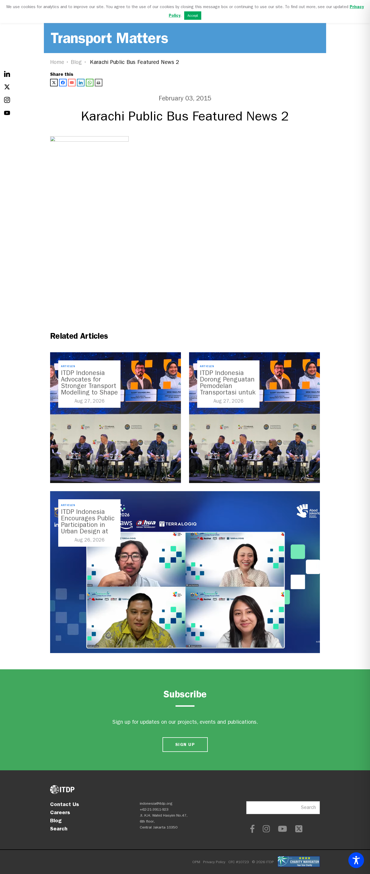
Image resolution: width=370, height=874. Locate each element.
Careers (60, 812)
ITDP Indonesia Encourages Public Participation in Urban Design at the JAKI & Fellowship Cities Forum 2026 (88, 531)
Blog (76, 62)
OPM (196, 862)
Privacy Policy (214, 862)
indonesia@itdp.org (156, 803)
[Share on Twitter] (54, 82)
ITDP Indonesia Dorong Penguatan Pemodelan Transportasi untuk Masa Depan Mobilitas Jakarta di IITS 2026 (227, 392)
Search (58, 828)
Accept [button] (192, 16)
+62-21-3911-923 (154, 809)
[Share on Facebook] (63, 82)
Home (57, 62)
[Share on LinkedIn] (81, 82)
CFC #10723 (238, 862)
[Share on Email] (72, 82)
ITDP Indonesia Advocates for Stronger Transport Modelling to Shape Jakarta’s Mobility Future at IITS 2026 (89, 389)
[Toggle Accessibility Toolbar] (356, 860)
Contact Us (64, 804)
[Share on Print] (98, 82)
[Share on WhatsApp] (89, 82)
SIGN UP (185, 744)
